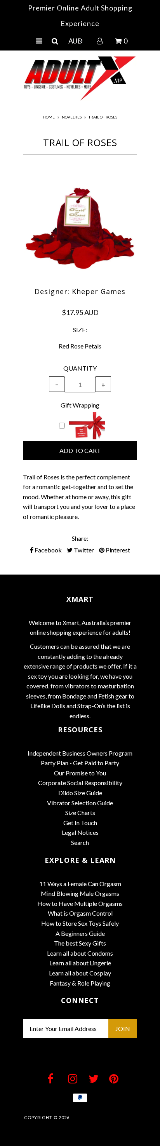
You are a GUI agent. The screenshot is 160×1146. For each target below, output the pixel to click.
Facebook (47, 550)
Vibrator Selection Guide (80, 802)
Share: (80, 538)
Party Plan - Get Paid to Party (80, 762)
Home (49, 117)
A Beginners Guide (80, 933)
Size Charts (80, 812)
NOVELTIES (72, 117)
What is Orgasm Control (80, 913)
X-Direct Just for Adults (103, 1117)
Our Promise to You (80, 773)
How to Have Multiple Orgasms (80, 903)
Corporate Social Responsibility (80, 782)
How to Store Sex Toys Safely (80, 923)
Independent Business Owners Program (80, 753)
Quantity (80, 368)
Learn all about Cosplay (80, 973)
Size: (80, 329)
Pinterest (117, 550)
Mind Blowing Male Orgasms (80, 893)
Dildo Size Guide (80, 792)
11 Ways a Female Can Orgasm (80, 883)
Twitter (83, 550)
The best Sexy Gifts (80, 943)
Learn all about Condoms (80, 953)
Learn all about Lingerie (80, 963)
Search (80, 842)
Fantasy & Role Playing (80, 983)
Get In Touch (80, 822)
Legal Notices (80, 832)
